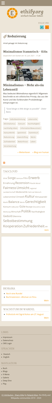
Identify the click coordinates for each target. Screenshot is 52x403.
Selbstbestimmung (17, 119)
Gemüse (19, 178)
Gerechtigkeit (35, 201)
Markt (5, 202)
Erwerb (34, 177)
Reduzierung (9, 137)
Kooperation (13, 226)
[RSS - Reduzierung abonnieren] (4, 162)
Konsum (21, 124)
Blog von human (41, 152)
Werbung (7, 212)
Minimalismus (9, 124)
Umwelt (20, 196)
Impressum (7, 337)
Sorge (12, 178)
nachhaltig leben (11, 128)
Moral (38, 183)
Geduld (7, 216)
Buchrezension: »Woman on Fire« (21, 297)
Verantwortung (10, 146)
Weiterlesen (24, 152)
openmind (21, 132)
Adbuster (15, 207)
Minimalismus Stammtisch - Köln (25, 52)
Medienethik (22, 192)
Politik (26, 211)
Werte (33, 137)
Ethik (5, 178)
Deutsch (6, 354)
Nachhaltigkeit (34, 124)
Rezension (22, 183)
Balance (13, 202)
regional (33, 188)
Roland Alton (32, 395)
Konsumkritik (9, 132)
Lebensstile (32, 119)
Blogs (5, 371)
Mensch (38, 192)
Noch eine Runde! (14, 293)
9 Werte (6, 374)
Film (25, 178)
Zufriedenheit (9, 141)
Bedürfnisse (23, 141)
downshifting (22, 137)
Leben (33, 141)
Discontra (37, 207)
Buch (5, 368)
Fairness (9, 187)
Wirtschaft (16, 211)
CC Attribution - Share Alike (13, 395)
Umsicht (23, 187)
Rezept (29, 206)
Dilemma (17, 216)
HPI (46, 226)
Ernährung (9, 183)
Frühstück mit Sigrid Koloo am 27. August (25, 314)
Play (4, 383)
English (6, 357)
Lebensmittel (9, 196)
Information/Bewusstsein (30, 128)
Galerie (6, 377)
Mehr (47, 230)
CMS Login (7, 343)
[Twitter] (42, 27)
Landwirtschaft (9, 192)
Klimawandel (41, 196)
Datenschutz (8, 340)
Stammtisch (33, 132)
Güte (22, 206)
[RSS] (47, 27)
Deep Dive (7, 380)
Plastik (32, 183)
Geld (43, 207)
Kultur (30, 196)
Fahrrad (31, 192)
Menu (3, 3)
